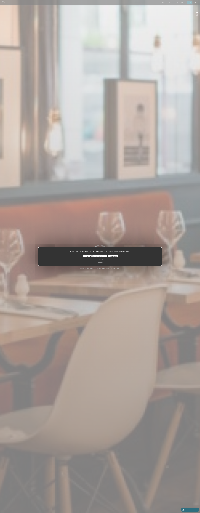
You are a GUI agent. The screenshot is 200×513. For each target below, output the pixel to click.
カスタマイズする (113, 256)
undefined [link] (100, 262)
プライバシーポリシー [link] (100, 259)
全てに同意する (87, 256)
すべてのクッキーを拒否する (99, 256)
